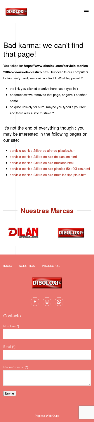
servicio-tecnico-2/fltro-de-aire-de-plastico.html (43, 150)
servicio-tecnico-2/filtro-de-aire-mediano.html (41, 162)
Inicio (7, 266)
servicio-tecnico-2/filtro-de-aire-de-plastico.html (43, 156)
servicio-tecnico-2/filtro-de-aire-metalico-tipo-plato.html (48, 174)
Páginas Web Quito (47, 415)
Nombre (11, 326)
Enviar (9, 393)
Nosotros (27, 266)
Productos (51, 266)
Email (9, 346)
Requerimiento (15, 367)
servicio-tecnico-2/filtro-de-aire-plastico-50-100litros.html (50, 168)
